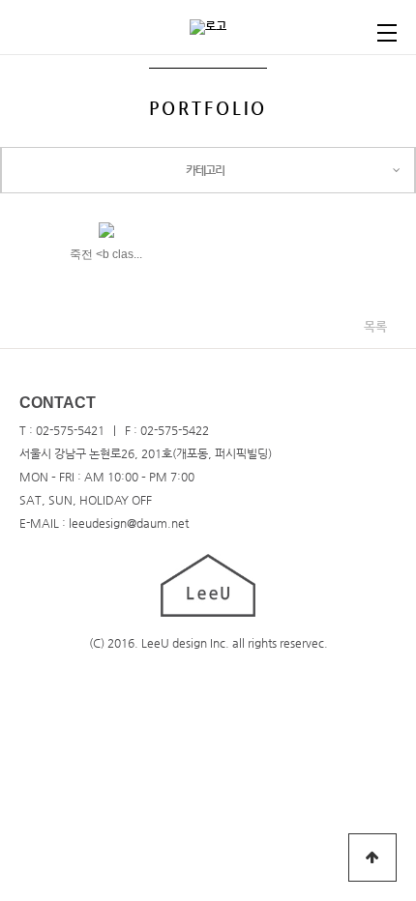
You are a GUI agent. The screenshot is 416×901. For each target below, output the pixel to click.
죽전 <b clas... (106, 254)
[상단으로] (372, 857)
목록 (375, 326)
